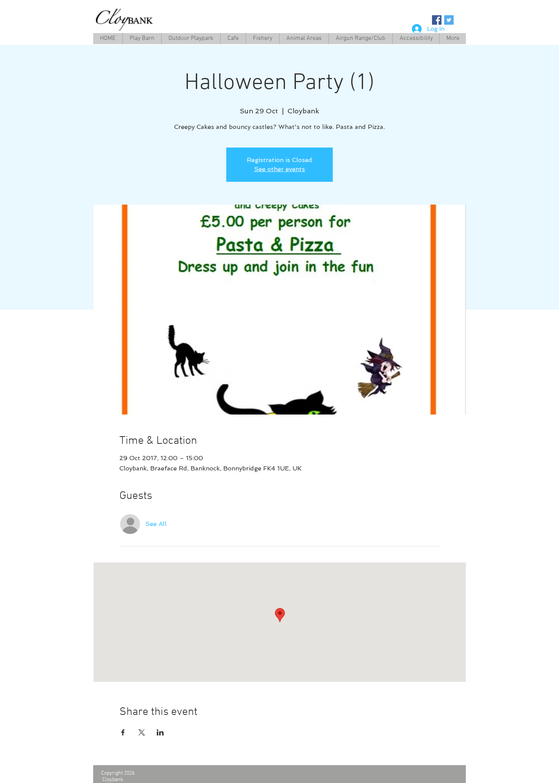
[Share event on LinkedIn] (160, 732)
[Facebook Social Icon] (436, 20)
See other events (279, 169)
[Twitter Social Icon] (449, 20)
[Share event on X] (141, 732)
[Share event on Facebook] (123, 732)
